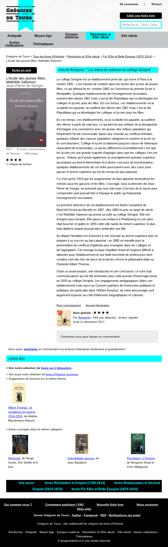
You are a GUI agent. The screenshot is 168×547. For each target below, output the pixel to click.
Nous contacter (147, 504)
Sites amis (84, 508)
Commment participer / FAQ (64, 504)
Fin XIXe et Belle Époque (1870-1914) (127, 56)
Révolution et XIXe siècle (100, 36)
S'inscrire (157, 4)
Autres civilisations (14, 44)
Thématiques (43, 44)
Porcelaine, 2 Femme (141, 458)
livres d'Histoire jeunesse (62, 374)
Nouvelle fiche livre (110, 504)
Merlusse (14, 458)
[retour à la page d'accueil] (20, 16)
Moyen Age (43, 36)
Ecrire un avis (21, 70)
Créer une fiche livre (141, 15)
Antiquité (14, 36)
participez (30, 349)
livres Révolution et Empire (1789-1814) (75, 483)
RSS (103, 515)
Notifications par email (124, 515)
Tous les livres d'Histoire (48, 56)
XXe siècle (129, 36)
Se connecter (129, 4)
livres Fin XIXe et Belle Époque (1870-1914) (105, 489)
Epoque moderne (72, 36)
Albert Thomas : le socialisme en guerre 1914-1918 (21, 412)
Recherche (16, 532)
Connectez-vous (71, 336)
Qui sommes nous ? (18, 504)
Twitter (76, 515)
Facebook (91, 515)
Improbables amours (80, 458)
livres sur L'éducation (56, 368)
